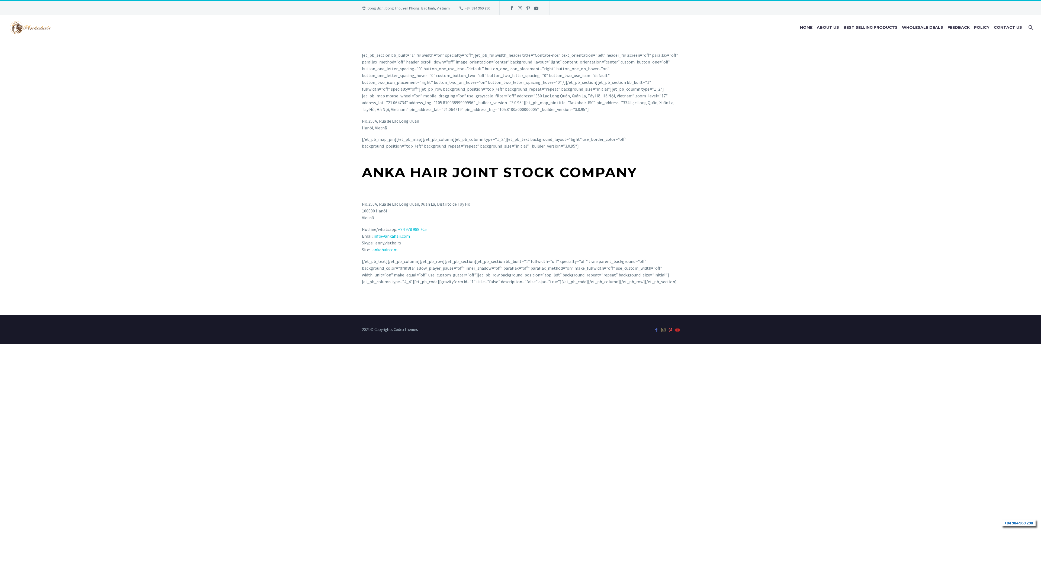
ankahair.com (384, 249)
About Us (828, 27)
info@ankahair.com (392, 236)
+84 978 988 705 (412, 229)
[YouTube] (536, 8)
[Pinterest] (528, 8)
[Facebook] (512, 8)
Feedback (958, 27)
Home (806, 27)
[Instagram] (520, 8)
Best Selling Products (870, 27)
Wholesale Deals (922, 27)
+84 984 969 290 (477, 8)
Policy (981, 27)
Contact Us (1008, 27)
